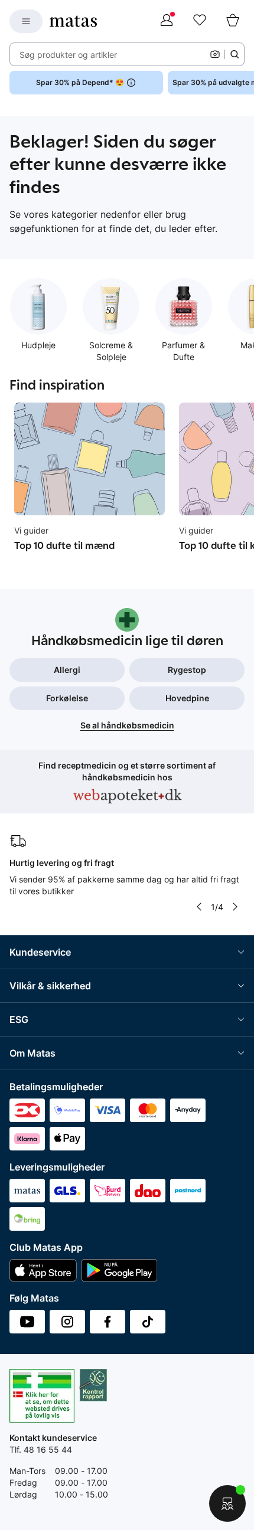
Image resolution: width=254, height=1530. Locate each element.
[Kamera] (215, 54)
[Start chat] (227, 1503)
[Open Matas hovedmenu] (26, 21)
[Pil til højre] (235, 906)
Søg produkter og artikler (68, 55)
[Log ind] (166, 21)
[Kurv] (233, 21)
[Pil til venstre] (199, 906)
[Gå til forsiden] (73, 21)
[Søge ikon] (234, 54)
